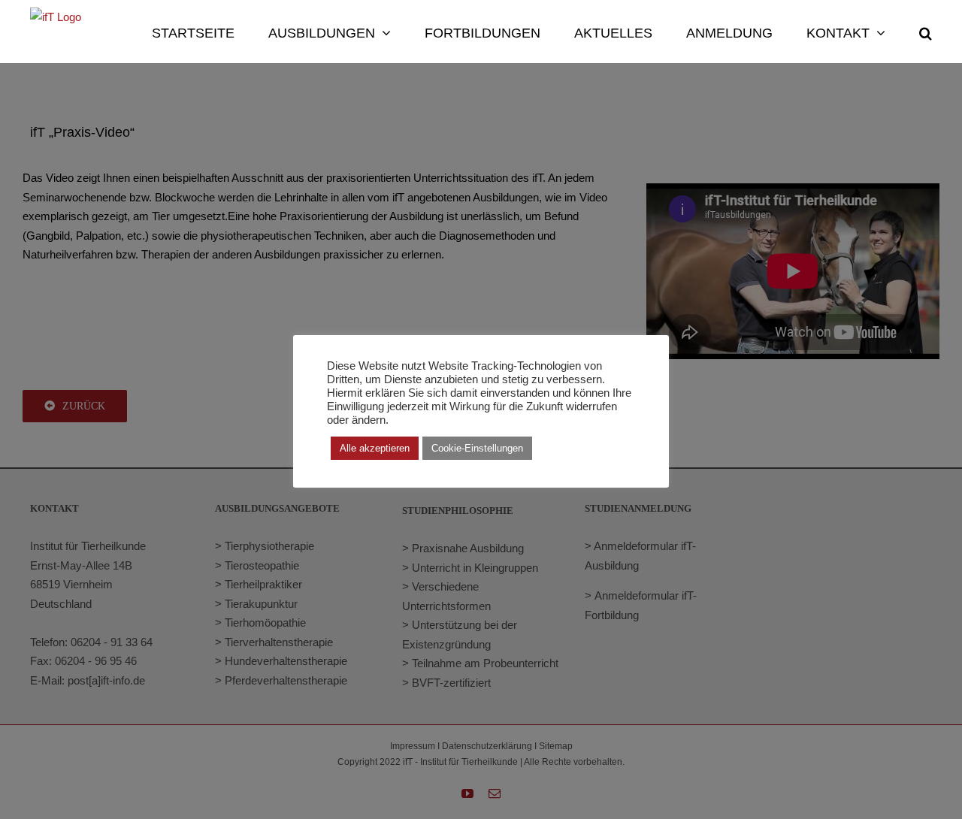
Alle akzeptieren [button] (375, 448)
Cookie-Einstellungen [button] (477, 448)
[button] (925, 31)
